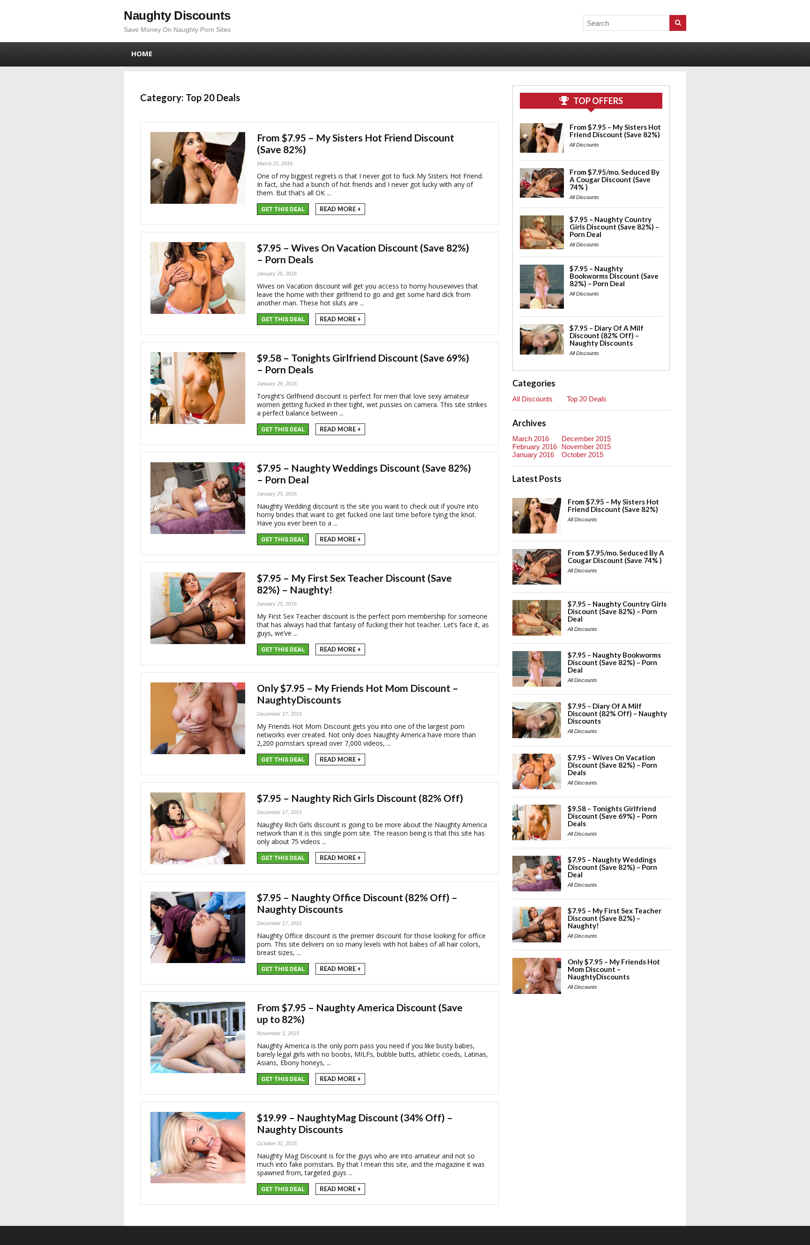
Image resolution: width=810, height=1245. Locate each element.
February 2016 (534, 447)
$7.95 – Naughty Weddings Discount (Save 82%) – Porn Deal (612, 867)
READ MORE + (340, 209)
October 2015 (582, 455)
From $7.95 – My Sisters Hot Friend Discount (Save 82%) (615, 131)
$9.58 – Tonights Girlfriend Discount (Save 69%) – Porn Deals (612, 816)
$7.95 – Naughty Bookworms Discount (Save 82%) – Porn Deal (614, 276)
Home (141, 53)
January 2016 (533, 455)
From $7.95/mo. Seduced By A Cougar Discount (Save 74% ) (615, 179)
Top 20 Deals (587, 399)
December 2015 (586, 439)
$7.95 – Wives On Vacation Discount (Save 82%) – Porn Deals (612, 765)
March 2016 (530, 439)
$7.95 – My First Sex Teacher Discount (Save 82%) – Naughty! (614, 918)
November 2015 (586, 447)
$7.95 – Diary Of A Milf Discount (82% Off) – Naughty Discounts (607, 335)
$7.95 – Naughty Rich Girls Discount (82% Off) (360, 798)
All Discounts (584, 145)
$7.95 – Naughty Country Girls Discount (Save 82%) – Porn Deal (614, 226)
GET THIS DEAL (283, 209)
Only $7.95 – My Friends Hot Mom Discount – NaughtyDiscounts (614, 969)
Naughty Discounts (177, 15)
